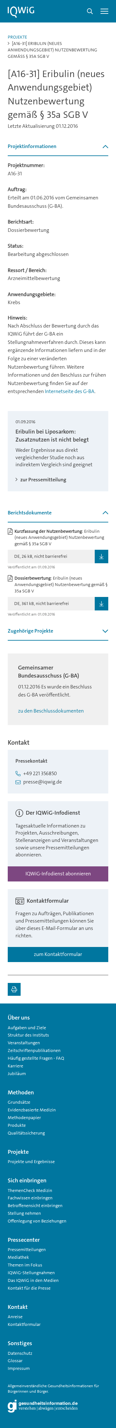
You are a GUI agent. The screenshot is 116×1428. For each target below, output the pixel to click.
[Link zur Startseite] (21, 12)
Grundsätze (19, 1102)
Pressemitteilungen (27, 1249)
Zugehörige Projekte (30, 630)
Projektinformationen (32, 146)
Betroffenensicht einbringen (35, 1205)
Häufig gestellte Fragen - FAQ (36, 1058)
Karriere (15, 1066)
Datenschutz (20, 1353)
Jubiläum (17, 1073)
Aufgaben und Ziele (27, 1027)
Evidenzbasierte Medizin (32, 1110)
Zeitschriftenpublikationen (34, 1050)
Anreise (15, 1316)
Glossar (15, 1360)
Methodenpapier (24, 1117)
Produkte (17, 1125)
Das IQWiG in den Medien (33, 1280)
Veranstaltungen (24, 1043)
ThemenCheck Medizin (30, 1190)
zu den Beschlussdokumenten (51, 710)
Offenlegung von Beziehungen (37, 1221)
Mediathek (18, 1257)
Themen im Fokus (25, 1265)
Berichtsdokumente (30, 512)
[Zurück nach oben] (101, 1015)
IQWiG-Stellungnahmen (31, 1272)
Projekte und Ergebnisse (31, 1161)
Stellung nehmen (24, 1213)
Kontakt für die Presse (29, 1288)
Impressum (19, 1368)
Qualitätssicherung (26, 1133)
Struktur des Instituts (28, 1035)
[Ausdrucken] (14, 989)
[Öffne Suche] (89, 11)
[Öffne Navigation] (104, 11)
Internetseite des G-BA (69, 391)
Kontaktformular (24, 1324)
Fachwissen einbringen (30, 1198)
